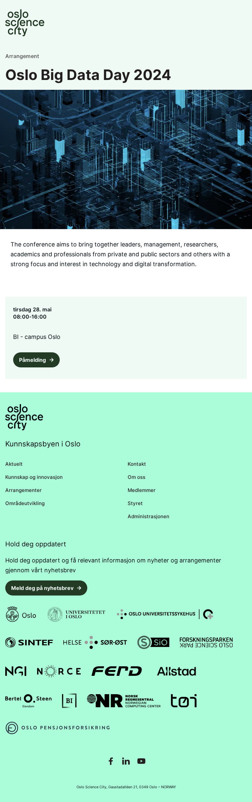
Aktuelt (14, 464)
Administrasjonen (148, 516)
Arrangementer (23, 490)
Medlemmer (142, 490)
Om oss (136, 477)
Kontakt (137, 464)
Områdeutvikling (25, 503)
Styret (135, 503)
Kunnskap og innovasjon (34, 477)
